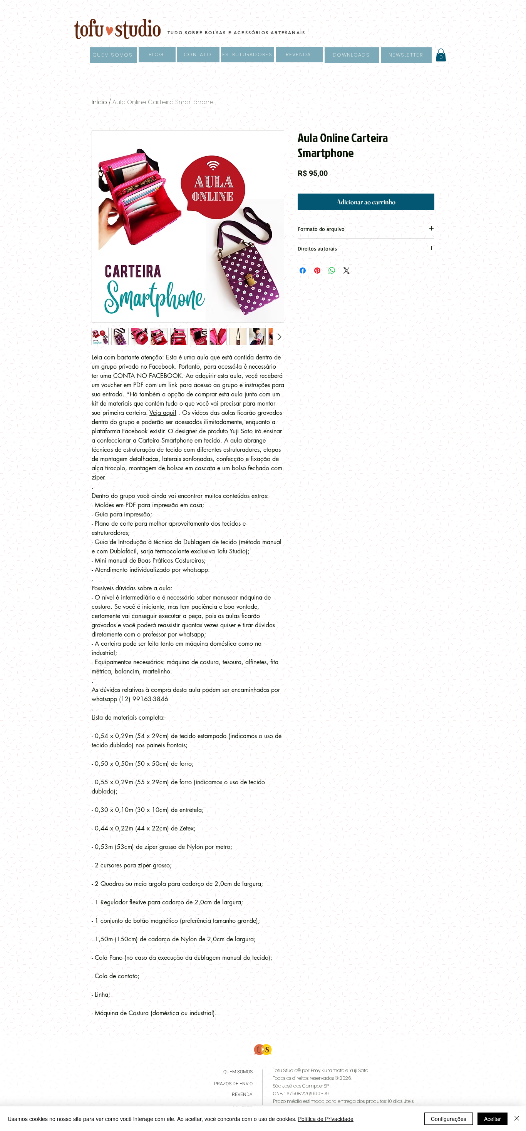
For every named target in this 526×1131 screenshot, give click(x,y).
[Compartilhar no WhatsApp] (332, 270)
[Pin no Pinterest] (317, 270)
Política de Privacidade (325, 1119)
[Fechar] (516, 1119)
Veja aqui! (162, 413)
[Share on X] (346, 270)
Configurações (448, 1119)
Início (99, 102)
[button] (441, 54)
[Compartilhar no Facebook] (302, 270)
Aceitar (492, 1119)
